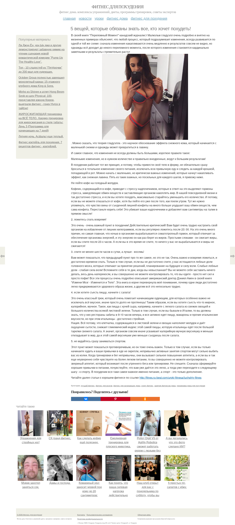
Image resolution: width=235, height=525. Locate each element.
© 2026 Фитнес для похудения (29, 514)
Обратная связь (144, 514)
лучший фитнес (88, 385)
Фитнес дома (117, 18)
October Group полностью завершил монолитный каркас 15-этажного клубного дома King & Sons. (41, 81)
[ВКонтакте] (86, 399)
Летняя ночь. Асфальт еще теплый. (41, 136)
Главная (69, 18)
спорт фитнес (147, 385)
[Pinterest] (115, 399)
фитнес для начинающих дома (126, 385)
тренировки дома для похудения (191, 385)
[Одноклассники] (145, 399)
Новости (85, 18)
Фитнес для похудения (117, 6)
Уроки (99, 18)
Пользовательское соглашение (100, 514)
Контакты (81, 514)
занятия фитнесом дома (165, 385)
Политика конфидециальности (90, 519)
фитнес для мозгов (104, 385)
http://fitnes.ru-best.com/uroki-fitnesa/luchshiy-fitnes (170, 378)
